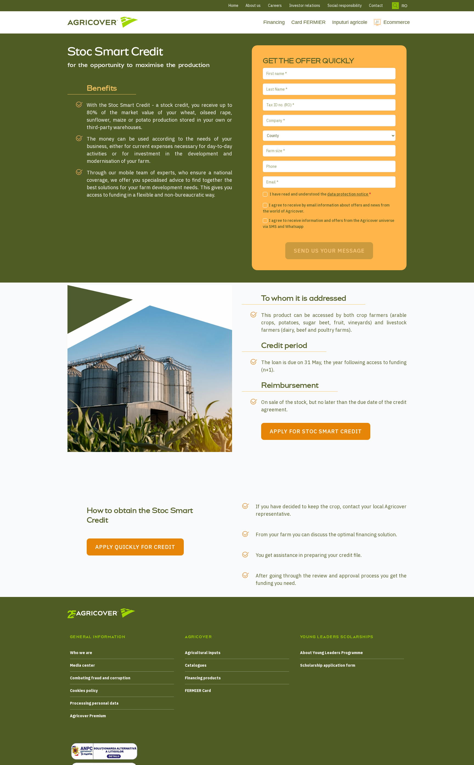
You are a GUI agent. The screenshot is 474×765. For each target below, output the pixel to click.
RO (404, 6)
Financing (274, 22)
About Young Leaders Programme (331, 652)
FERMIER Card (198, 690)
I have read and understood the (320, 194)
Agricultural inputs (203, 652)
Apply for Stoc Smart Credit (316, 431)
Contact (376, 5)
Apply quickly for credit (135, 547)
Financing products (203, 677)
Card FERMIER (308, 22)
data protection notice (348, 194)
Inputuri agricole (349, 22)
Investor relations (304, 5)
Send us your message (329, 250)
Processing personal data (94, 703)
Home (233, 5)
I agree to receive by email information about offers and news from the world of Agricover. (326, 208)
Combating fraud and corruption (100, 677)
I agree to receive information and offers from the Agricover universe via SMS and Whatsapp (328, 223)
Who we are (81, 652)
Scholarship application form (327, 665)
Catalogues (196, 665)
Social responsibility (345, 5)
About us (253, 5)
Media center (82, 665)
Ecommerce (396, 22)
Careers (275, 5)
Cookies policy (84, 690)
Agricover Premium (88, 715)
